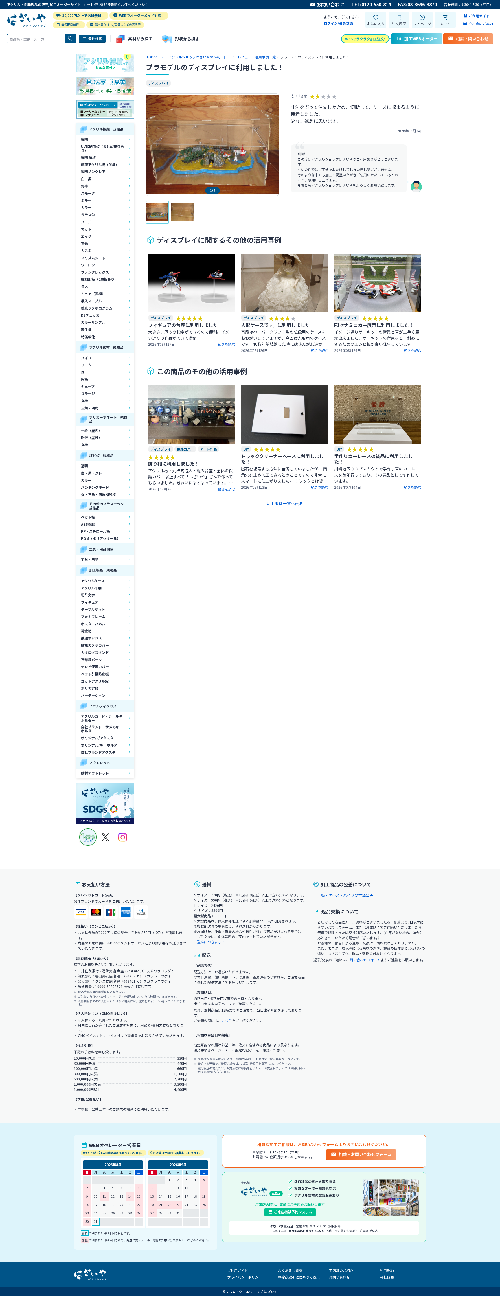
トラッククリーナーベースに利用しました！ (282, 459)
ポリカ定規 (89, 688)
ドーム (86, 364)
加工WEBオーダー (421, 38)
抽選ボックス (91, 637)
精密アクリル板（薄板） (100, 164)
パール (86, 221)
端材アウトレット (95, 773)
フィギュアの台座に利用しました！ (185, 324)
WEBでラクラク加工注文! (365, 38)
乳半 (84, 185)
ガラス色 (88, 214)
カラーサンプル (93, 322)
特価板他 (88, 336)
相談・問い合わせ (472, 38)
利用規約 (387, 1270)
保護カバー (185, 448)
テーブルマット (93, 609)
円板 (84, 379)
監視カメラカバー (95, 645)
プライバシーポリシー (244, 1277)
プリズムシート (93, 257)
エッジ (86, 236)
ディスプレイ (158, 82)
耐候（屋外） (91, 437)
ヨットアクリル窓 (95, 681)
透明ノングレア (93, 171)
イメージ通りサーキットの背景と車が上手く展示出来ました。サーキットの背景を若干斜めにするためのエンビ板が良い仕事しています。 (376, 338)
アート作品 (208, 448)
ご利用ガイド (237, 1270)
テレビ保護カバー (95, 666)
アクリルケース (93, 580)
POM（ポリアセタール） (100, 538)
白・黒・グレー (93, 472)
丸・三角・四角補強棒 (98, 494)
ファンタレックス (95, 272)
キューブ (88, 386)
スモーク (88, 193)
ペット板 (88, 516)
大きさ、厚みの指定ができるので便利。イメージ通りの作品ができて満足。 (190, 335)
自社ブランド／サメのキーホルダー (102, 728)
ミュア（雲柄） (93, 293)
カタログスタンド (95, 652)
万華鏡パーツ (91, 659)
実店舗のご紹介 (341, 1270)
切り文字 (88, 594)
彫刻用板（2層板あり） (99, 279)
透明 (84, 139)
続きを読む (226, 344)
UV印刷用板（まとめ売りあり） (102, 148)
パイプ (86, 357)
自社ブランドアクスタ (98, 752)
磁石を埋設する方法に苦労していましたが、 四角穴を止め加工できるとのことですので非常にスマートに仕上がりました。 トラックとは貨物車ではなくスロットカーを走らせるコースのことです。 (284, 481)
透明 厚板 (88, 157)
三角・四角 (89, 407)
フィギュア (89, 602)
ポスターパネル (93, 623)
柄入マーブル (91, 300)
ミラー (86, 200)
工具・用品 (89, 559)
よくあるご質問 (290, 1270)
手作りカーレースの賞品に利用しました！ (373, 459)
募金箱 (86, 630)
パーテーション (93, 695)
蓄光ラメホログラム (96, 308)
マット (86, 229)
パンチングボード (95, 487)
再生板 (86, 329)
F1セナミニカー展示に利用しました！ (373, 324)
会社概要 (387, 1277)
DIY (246, 448)
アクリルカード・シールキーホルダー (103, 718)
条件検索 (95, 38)
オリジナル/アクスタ (97, 737)
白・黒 (86, 178)
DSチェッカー (92, 314)
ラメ (84, 286)
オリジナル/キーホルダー (101, 744)
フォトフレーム (93, 616)
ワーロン (88, 264)
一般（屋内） (91, 430)
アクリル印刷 (91, 587)
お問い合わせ (330, 5)
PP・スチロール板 (95, 531)
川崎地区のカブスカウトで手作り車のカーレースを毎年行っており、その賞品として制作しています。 (376, 475)
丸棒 (84, 400)
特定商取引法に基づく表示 (299, 1277)
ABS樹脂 (88, 524)
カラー (86, 207)
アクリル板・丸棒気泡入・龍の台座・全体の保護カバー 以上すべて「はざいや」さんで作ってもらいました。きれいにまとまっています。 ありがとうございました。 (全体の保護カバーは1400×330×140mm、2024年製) (191, 483)
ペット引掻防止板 (95, 673)
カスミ (86, 250)
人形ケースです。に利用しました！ (277, 324)
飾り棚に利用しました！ (173, 463)
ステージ (88, 393)
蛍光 (84, 243)
